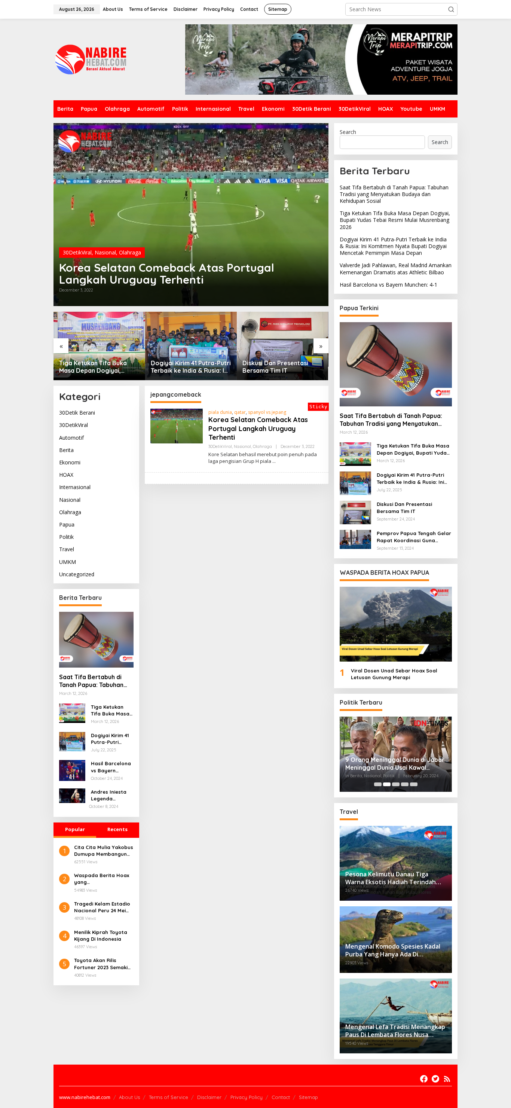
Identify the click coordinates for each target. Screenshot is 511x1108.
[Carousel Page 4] (405, 784)
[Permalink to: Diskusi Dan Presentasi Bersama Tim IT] (282, 346)
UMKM (67, 561)
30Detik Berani (77, 412)
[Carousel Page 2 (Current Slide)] (387, 784)
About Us (129, 1097)
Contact (281, 1097)
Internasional (75, 487)
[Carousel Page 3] (396, 784)
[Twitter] (435, 1079)
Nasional (105, 252)
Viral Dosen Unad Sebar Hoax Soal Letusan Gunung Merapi (394, 674)
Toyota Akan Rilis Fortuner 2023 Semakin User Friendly (102, 963)
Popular (75, 829)
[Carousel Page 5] (413, 784)
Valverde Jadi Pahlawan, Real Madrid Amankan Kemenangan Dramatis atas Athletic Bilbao (396, 268)
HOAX (66, 475)
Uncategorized (76, 574)
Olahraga (130, 252)
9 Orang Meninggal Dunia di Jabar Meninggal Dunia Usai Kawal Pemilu (394, 764)
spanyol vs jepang (267, 412)
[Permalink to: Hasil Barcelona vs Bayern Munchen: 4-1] (72, 770)
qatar (240, 412)
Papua (66, 524)
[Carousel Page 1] (378, 784)
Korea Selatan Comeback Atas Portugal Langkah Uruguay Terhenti (166, 274)
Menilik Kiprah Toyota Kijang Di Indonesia (100, 935)
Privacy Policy (246, 1097)
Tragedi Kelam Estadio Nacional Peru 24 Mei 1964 (102, 907)
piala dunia (220, 412)
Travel (66, 549)
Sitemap (308, 1097)
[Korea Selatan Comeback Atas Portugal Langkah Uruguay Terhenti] (274, 461)
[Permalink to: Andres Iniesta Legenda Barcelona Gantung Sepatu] (72, 795)
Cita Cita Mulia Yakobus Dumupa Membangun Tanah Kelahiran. (103, 850)
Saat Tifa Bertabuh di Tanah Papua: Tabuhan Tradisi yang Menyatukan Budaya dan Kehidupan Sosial (95, 681)
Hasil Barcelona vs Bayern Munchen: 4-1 (111, 767)
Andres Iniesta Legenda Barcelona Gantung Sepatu (111, 795)
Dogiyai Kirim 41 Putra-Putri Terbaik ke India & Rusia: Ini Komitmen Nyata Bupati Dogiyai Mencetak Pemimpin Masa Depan (191, 367)
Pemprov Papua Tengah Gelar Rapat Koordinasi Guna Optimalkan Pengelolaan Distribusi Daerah (414, 536)
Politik (66, 537)
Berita (66, 450)
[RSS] (447, 1079)
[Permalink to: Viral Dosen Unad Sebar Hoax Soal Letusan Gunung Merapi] (396, 624)
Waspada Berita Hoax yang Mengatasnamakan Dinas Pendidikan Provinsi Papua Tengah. (102, 878)
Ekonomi (69, 462)
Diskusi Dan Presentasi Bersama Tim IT (275, 367)
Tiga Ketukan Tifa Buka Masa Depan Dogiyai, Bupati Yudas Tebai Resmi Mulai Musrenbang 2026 (96, 367)
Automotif (71, 437)
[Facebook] (424, 1079)
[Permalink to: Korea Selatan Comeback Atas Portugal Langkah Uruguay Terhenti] (190, 214)
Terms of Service (168, 1097)
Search (348, 131)
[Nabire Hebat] (90, 58)
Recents (117, 829)
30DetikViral (77, 252)
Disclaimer (209, 1097)
